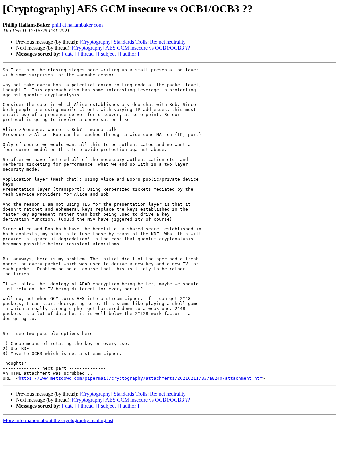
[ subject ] (108, 54)
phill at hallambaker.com (77, 25)
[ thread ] (87, 54)
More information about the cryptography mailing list (58, 420)
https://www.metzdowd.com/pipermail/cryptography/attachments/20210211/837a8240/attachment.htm (140, 378)
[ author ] (129, 54)
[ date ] (69, 54)
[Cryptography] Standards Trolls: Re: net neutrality (133, 42)
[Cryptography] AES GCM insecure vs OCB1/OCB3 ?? (131, 48)
